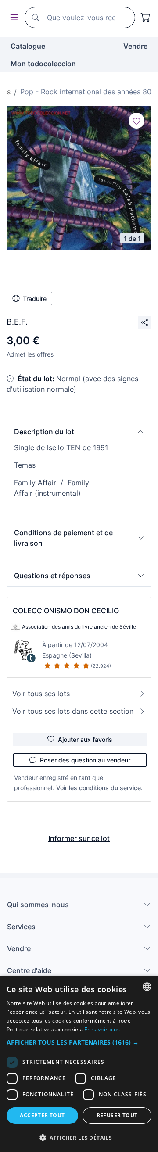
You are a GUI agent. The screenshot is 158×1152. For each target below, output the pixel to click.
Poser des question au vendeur (85, 760)
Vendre (135, 46)
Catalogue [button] (28, 46)
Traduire (35, 298)
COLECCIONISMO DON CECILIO (66, 610)
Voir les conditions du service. (99, 787)
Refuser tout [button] (117, 1115)
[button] (79, 431)
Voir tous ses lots (41, 693)
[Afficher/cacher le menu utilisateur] (12, 17)
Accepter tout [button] (42, 1115)
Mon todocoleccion (43, 63)
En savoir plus (102, 1029)
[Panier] (145, 17)
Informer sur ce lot (79, 838)
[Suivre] (136, 121)
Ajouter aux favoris (85, 739)
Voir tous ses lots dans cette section (72, 711)
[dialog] (79, 1064)
